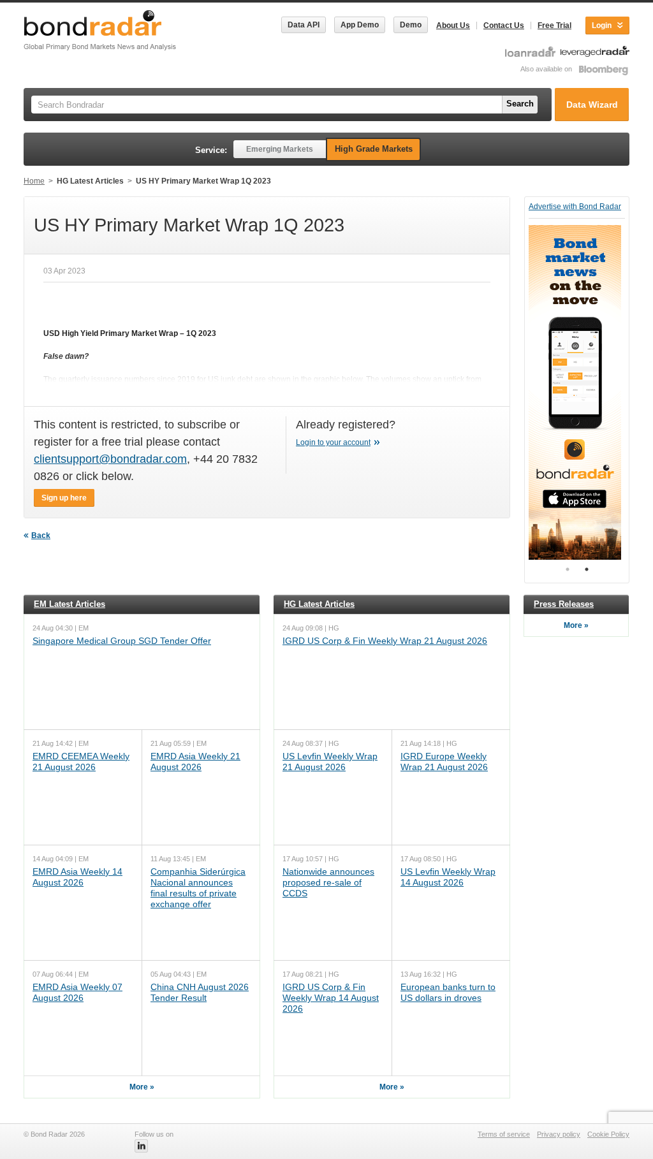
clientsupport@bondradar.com (110, 459)
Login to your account (333, 442)
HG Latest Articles (90, 181)
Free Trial (554, 25)
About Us (453, 25)
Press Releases (564, 604)
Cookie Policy (608, 1134)
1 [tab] (567, 569)
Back (40, 535)
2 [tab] (586, 569)
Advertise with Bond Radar (575, 206)
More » (141, 1086)
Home (34, 181)
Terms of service (504, 1134)
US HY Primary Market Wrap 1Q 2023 (203, 181)
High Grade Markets (374, 149)
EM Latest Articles (69, 604)
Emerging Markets (279, 149)
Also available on (547, 69)
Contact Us (503, 25)
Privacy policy (558, 1134)
